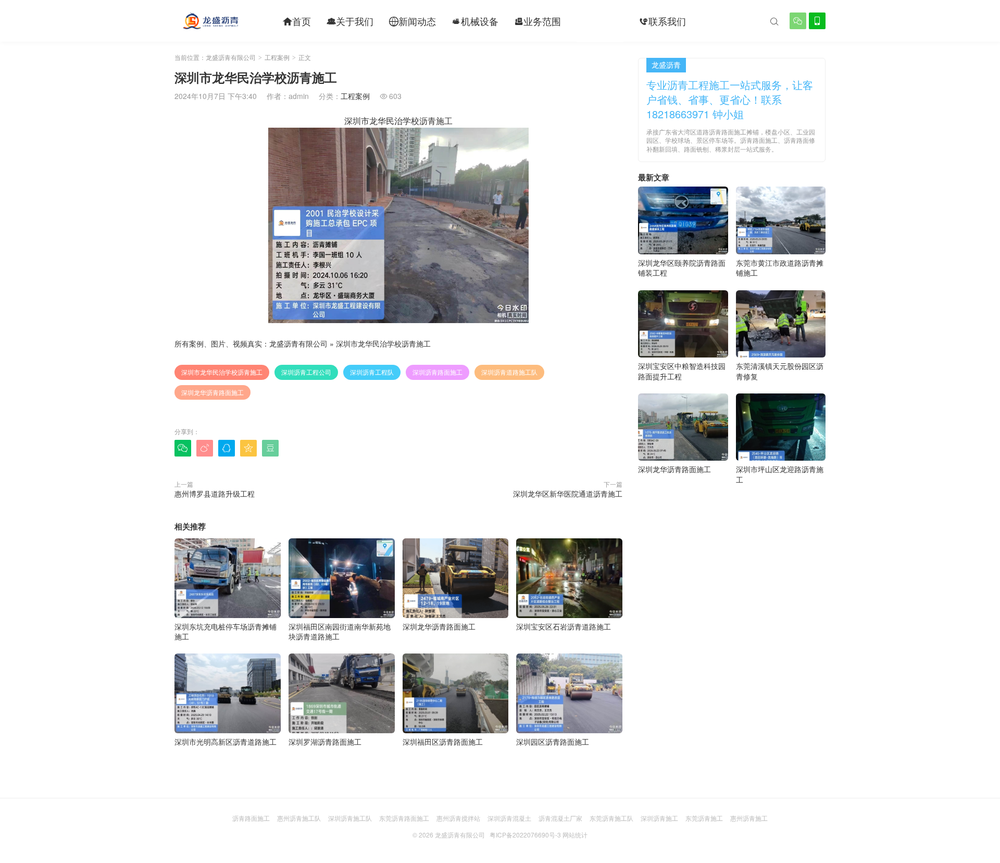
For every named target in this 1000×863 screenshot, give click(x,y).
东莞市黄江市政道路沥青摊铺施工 (779, 267)
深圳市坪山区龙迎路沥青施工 (779, 474)
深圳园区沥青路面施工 (552, 741)
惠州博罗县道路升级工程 (214, 493)
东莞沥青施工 (704, 817)
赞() (601, 447)
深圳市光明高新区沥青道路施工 (225, 741)
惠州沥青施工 (749, 817)
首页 (297, 21)
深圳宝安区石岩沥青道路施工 (563, 626)
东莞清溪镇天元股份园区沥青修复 (779, 371)
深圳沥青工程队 (372, 371)
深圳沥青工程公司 (306, 371)
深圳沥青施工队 (350, 817)
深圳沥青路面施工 (438, 371)
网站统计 (575, 834)
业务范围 (537, 21)
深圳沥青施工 (659, 817)
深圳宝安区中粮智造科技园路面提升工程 (682, 371)
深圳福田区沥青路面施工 (443, 741)
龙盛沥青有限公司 (231, 57)
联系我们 (662, 21)
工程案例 (600, 21)
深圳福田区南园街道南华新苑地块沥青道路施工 (340, 631)
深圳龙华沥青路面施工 (212, 392)
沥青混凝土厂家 (560, 817)
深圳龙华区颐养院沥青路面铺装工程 (682, 267)
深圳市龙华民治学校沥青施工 (383, 343)
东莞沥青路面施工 (404, 817)
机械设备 (475, 21)
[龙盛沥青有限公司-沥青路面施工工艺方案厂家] (210, 20)
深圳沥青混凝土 (509, 817)
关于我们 (350, 21)
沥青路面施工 (251, 817)
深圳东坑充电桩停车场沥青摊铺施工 (225, 631)
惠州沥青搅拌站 (458, 817)
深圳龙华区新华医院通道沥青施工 (567, 493)
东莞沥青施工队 (611, 817)
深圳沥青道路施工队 (509, 371)
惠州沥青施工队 (299, 817)
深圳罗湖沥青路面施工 (325, 741)
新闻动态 (412, 21)
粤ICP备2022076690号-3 (525, 834)
